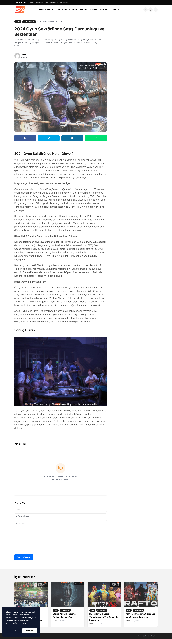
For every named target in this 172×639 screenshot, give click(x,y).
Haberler (66, 9)
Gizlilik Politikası (23, 620)
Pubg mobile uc (143, 636)
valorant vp (154, 636)
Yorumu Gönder (23, 557)
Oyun (57, 9)
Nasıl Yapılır (105, 9)
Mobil (74, 9)
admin (23, 54)
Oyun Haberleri (46, 9)
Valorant (83, 9)
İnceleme (93, 9)
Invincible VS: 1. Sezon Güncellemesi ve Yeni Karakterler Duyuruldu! (103, 617)
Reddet (13, 631)
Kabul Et (29, 631)
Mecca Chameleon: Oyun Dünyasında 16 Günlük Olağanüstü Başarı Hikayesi (49, 3)
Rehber (115, 9)
